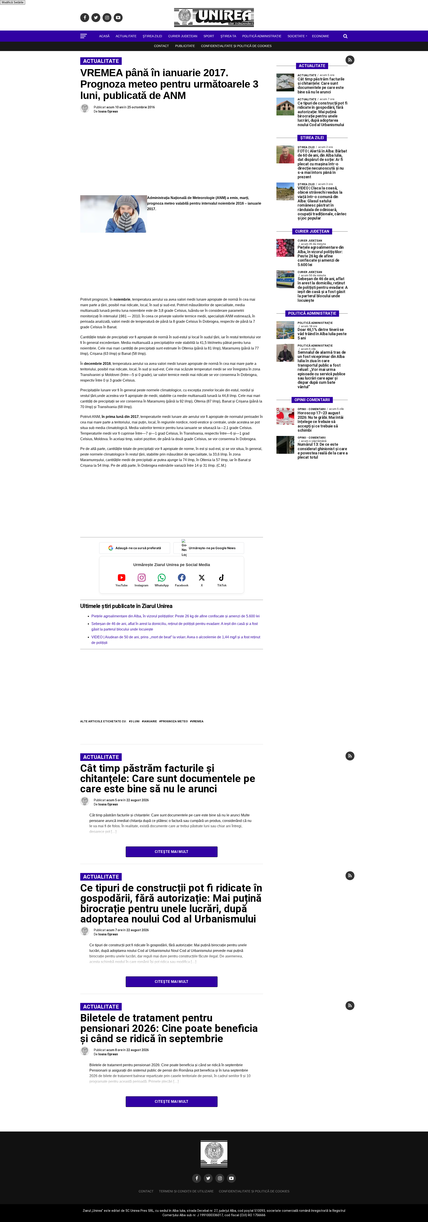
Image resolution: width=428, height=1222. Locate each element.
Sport (209, 36)
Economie (320, 36)
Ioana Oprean (108, 111)
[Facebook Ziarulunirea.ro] (196, 1178)
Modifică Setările (12, 2)
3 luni (135, 721)
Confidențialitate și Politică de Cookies (236, 46)
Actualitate (126, 36)
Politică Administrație (261, 36)
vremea (198, 721)
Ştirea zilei (152, 36)
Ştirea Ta (228, 36)
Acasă (104, 36)
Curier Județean (182, 36)
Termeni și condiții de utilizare (186, 1191)
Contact (161, 46)
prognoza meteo (174, 721)
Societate (296, 36)
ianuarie (150, 721)
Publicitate (185, 46)
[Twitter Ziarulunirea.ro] (208, 1178)
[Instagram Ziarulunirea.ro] (219, 1178)
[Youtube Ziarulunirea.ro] (231, 1178)
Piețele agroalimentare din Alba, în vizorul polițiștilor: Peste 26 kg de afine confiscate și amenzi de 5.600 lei (175, 616)
